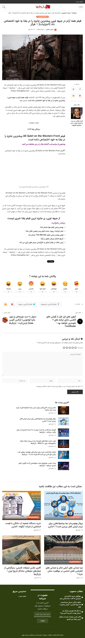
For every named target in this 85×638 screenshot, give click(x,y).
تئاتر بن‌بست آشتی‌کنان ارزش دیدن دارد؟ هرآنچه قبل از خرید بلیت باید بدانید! (36, 408)
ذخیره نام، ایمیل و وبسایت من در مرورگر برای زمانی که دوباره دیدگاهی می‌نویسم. (58, 386)
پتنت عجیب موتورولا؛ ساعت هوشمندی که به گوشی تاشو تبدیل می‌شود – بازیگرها (37, 464)
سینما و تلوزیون (42, 17)
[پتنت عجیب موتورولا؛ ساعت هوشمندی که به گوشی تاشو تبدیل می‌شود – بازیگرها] (63, 466)
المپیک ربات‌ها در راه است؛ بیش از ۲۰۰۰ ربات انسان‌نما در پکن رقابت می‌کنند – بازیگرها (36, 431)
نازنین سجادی (49, 29)
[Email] (73, 95)
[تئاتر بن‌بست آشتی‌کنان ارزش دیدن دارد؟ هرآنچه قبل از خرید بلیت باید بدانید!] (63, 410)
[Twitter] (73, 89)
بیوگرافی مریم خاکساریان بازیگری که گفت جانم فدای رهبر (70, 597)
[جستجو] (4, 7)
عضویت (42, 621)
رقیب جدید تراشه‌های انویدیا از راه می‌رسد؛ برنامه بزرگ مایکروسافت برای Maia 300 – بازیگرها (38, 442)
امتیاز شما (80, 348)
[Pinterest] (80, 95)
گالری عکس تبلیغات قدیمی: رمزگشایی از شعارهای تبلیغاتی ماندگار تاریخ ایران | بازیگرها (22, 571)
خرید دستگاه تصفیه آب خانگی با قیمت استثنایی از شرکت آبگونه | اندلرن (23, 525)
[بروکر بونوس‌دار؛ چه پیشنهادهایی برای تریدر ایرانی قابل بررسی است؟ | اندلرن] (63, 421)
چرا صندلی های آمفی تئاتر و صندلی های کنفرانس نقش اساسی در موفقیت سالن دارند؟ (64, 571)
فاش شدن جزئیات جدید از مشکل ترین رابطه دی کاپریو (70, 618)
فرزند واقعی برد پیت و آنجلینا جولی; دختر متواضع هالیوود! (77, 123)
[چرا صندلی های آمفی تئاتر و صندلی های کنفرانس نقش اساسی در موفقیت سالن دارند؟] (63, 549)
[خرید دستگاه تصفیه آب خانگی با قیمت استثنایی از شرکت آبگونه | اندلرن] (21, 505)
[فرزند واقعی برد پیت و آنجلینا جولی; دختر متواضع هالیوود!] (77, 113)
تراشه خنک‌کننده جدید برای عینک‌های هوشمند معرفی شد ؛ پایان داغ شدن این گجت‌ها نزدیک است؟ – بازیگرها (36, 453)
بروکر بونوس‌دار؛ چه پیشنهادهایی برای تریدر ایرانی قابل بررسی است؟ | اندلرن (38, 420)
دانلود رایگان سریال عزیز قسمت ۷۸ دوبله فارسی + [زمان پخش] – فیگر (70, 604)
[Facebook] (80, 89)
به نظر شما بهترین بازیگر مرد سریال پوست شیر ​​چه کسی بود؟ (70, 612)
